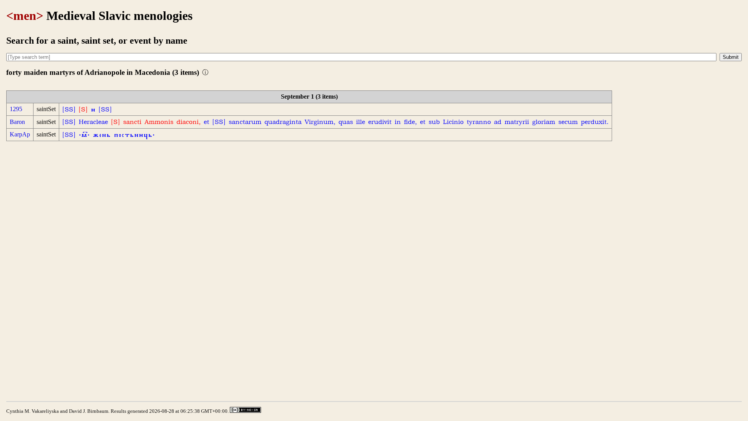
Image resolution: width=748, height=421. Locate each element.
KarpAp (20, 134)
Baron (17, 122)
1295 (16, 109)
